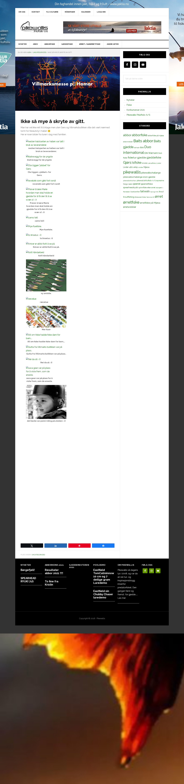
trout (161, 191)
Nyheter (130, 100)
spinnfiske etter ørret (146, 187)
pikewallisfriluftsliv (129, 180)
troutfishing (128, 197)
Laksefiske (152, 163)
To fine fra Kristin (51, 583)
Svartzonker (135, 192)
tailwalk (145, 191)
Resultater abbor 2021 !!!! (54, 571)
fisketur (132, 157)
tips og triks (154, 192)
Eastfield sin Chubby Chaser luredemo (103, 594)
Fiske (129, 105)
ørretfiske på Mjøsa (150, 202)
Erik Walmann (151, 153)
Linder (158, 163)
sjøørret (136, 184)
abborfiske (139, 135)
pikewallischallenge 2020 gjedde (139, 177)
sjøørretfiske (147, 184)
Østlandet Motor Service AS (144, 197)
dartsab (136, 147)
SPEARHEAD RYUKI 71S (28, 580)
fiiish (160, 153)
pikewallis (132, 172)
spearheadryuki (130, 187)
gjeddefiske (154, 157)
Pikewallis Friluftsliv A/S (138, 115)
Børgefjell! (28, 570)
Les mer (122, 598)
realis (130, 184)
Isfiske (136, 162)
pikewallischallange (151, 172)
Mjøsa (146, 167)
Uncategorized (38, 555)
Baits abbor (143, 141)
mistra (140, 167)
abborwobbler (128, 142)
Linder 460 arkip (130, 167)
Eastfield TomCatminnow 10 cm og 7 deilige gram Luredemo (103, 576)
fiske (125, 158)
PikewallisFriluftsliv (38, 27)
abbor (127, 135)
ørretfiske (131, 202)
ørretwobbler (129, 207)
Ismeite (144, 163)
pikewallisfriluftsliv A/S (146, 181)
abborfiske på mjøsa (156, 135)
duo (142, 147)
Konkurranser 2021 (135, 110)
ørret (159, 196)
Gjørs (127, 162)
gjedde (141, 157)
